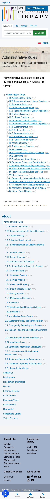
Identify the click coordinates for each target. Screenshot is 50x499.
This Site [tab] (33, 26)
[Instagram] (39, 477)
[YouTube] (28, 480)
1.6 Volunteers (15, 149)
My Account (9, 460)
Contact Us (9, 447)
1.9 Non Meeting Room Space (22, 159)
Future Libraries (11, 453)
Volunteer (31, 453)
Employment (10, 450)
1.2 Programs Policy (18, 104)
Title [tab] (16, 26)
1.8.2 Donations (16, 156)
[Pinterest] (35, 477)
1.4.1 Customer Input (18, 127)
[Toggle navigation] (43, 42)
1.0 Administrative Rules (20, 98)
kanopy (7, 480)
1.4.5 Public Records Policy (21, 139)
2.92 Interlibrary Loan (18, 175)
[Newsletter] (32, 480)
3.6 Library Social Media (20, 191)
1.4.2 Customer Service (19, 130)
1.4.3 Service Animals (19, 133)
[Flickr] (28, 477)
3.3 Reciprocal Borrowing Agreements (26, 184)
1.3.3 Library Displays (19, 117)
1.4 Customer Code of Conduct (23, 120)
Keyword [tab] (7, 26)
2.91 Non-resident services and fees (26, 172)
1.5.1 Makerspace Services (21, 146)
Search (40, 33)
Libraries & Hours (12, 457)
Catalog (7, 444)
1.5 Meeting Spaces (18, 143)
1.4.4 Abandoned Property (21, 136)
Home (4, 52)
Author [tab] (24, 26)
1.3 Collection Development (21, 107)
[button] (6, 2)
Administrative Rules (15, 94)
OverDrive (8, 477)
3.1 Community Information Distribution (27, 178)
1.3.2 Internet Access (18, 114)
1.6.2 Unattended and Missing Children (26, 152)
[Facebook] (32, 477)
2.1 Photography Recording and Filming (27, 165)
